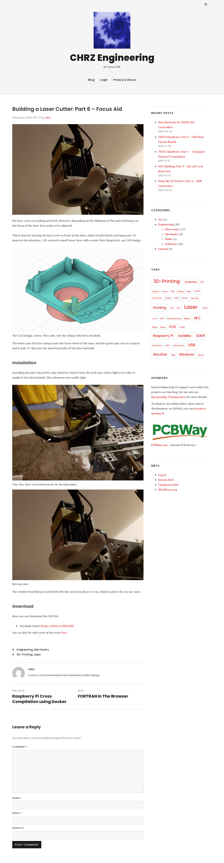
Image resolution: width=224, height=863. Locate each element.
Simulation (157, 345)
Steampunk (178, 345)
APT (202, 282)
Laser (37, 654)
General (163, 249)
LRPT (162, 318)
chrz (48, 117)
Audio (165, 291)
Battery (180, 291)
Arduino (155, 291)
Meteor (187, 318)
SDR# (200, 335)
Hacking (159, 307)
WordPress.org (167, 489)
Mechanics (41, 650)
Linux (154, 318)
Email (17, 813)
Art (160, 219)
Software (171, 244)
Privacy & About (124, 80)
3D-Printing (24, 654)
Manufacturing (174, 318)
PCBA (182, 327)
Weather (160, 354)
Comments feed (168, 485)
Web (173, 355)
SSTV (167, 345)
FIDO (176, 298)
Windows (186, 354)
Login (104, 80)
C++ (197, 291)
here (63, 632)
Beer (189, 291)
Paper (163, 327)
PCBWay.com (159, 445)
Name (17, 798)
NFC (197, 318)
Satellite (184, 335)
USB (191, 345)
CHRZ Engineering (112, 57)
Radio (168, 239)
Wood (200, 355)
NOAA (154, 327)
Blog (91, 80)
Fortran (184, 298)
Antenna (191, 282)
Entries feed (165, 480)
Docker (168, 298)
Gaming (194, 298)
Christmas (157, 298)
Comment (20, 746)
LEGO (205, 308)
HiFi (172, 308)
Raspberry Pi (163, 335)
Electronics (172, 229)
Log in (162, 475)
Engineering (25, 650)
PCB (172, 326)
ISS (178, 308)
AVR (172, 291)
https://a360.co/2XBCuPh (57, 626)
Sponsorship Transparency (168, 397)
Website (18, 828)
